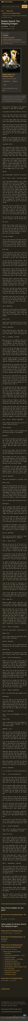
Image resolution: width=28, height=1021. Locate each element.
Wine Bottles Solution (10, 974)
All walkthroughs (5, 988)
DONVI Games (5, 1009)
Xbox (4, 84)
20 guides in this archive (9, 37)
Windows (15, 81)
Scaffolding (20, 959)
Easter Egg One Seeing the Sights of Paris (16, 967)
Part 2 (23, 955)
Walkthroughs (9, 10)
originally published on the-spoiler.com (12, 39)
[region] (14, 503)
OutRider (6, 35)
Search (24, 6)
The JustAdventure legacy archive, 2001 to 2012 (11, 1011)
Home (2, 10)
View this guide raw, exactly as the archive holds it (13, 903)
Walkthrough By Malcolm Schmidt (12, 951)
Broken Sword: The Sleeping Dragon (11, 13)
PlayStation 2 (6, 81)
